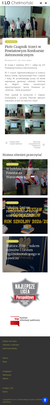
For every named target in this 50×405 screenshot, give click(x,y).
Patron (5, 358)
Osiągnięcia (7, 371)
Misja (5, 361)
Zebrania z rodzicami (11, 345)
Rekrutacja (7, 375)
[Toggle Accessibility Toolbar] (45, 400)
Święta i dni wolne (10, 341)
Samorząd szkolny (10, 348)
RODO (5, 392)
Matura (5, 378)
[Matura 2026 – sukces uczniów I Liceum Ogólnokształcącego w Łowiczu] (25, 254)
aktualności (11, 42)
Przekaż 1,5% (8, 388)
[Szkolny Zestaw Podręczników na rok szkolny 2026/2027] (25, 215)
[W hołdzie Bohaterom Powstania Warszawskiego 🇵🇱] (25, 177)
